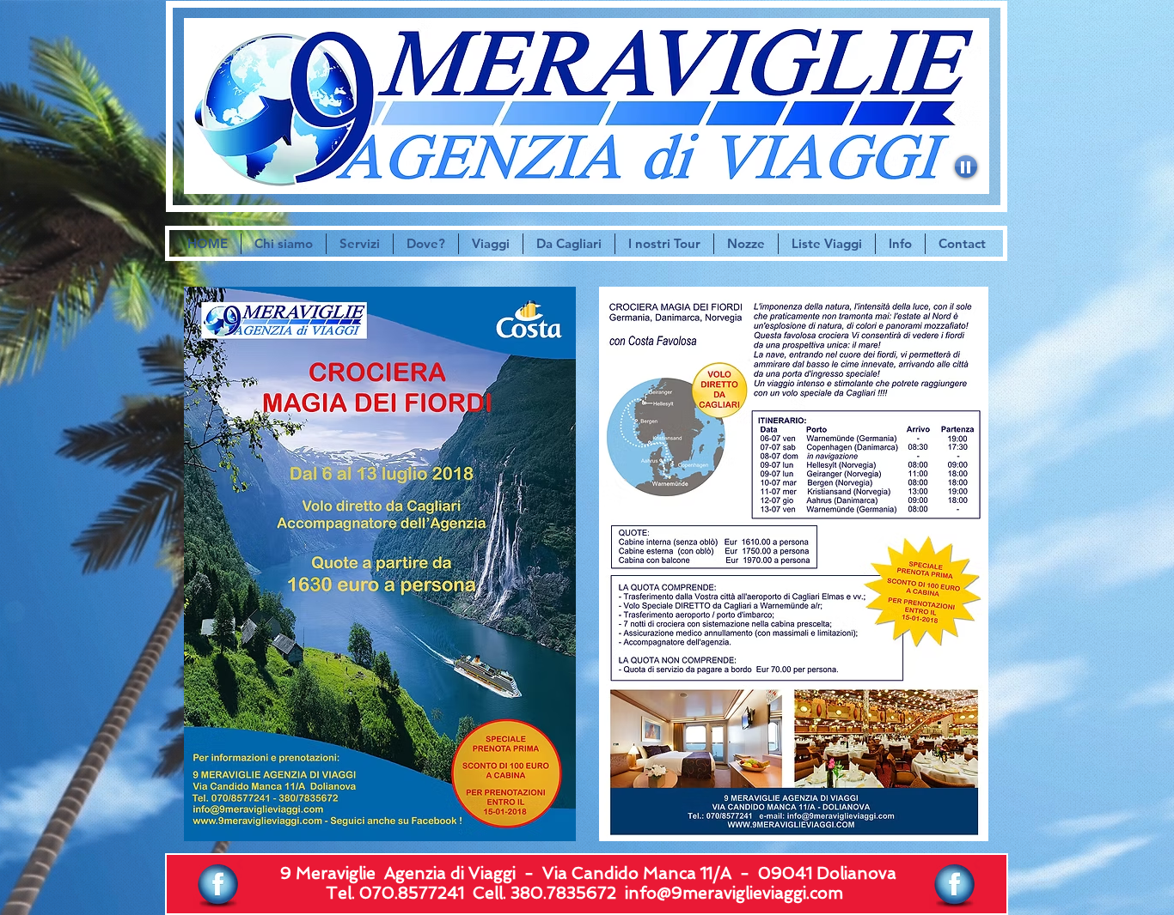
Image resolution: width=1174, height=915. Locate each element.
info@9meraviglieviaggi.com (734, 893)
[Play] (966, 166)
